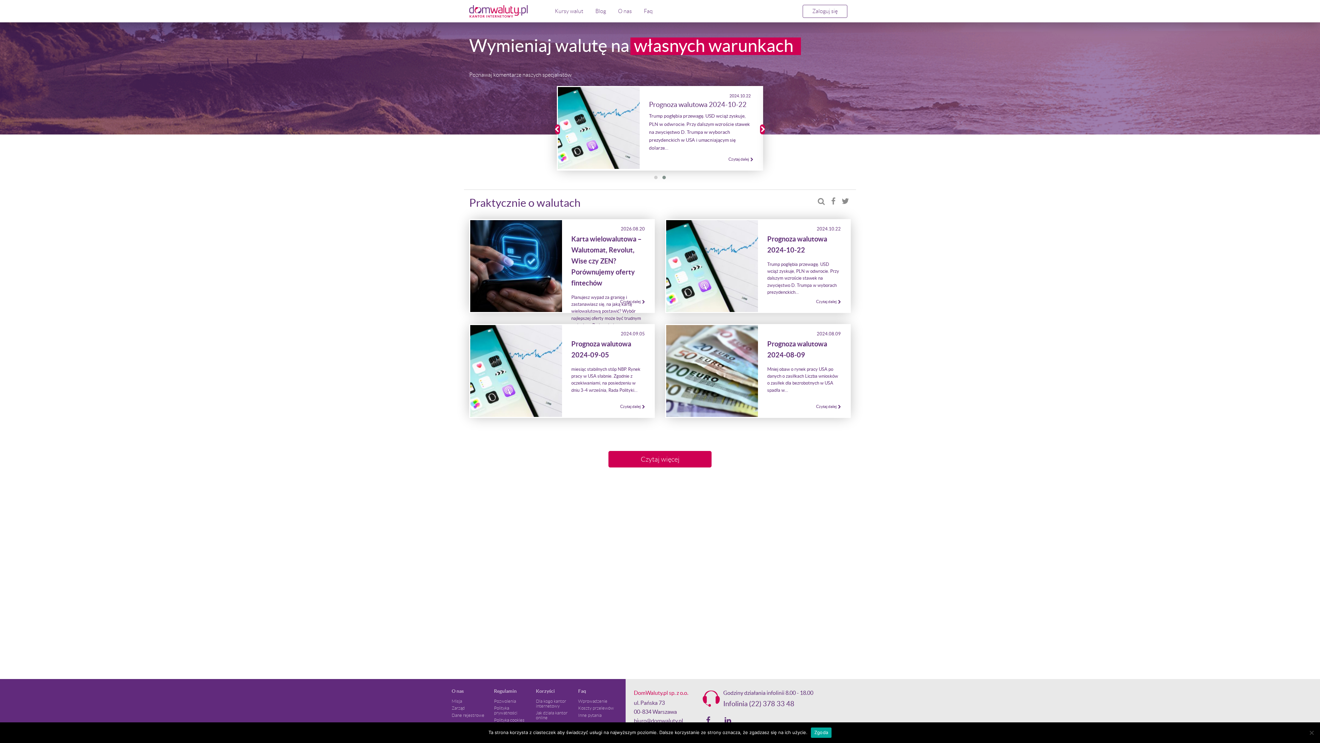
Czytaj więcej (660, 459)
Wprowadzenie (592, 701)
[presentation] (557, 129)
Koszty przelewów (596, 708)
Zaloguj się (825, 11)
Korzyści (545, 691)
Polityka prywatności (505, 710)
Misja (457, 701)
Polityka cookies (509, 720)
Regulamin (505, 691)
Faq (648, 11)
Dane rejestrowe (468, 715)
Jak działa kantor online (552, 715)
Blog (600, 11)
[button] (656, 177)
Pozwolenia (505, 701)
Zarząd (458, 708)
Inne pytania (590, 715)
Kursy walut (569, 11)
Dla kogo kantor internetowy (551, 704)
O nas (625, 11)
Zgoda (821, 732)
